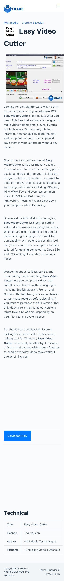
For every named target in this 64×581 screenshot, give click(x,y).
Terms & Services (49, 569)
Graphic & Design (33, 22)
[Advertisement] (32, 392)
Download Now (17, 435)
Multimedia (11, 22)
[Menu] (58, 5)
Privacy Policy (52, 573)
